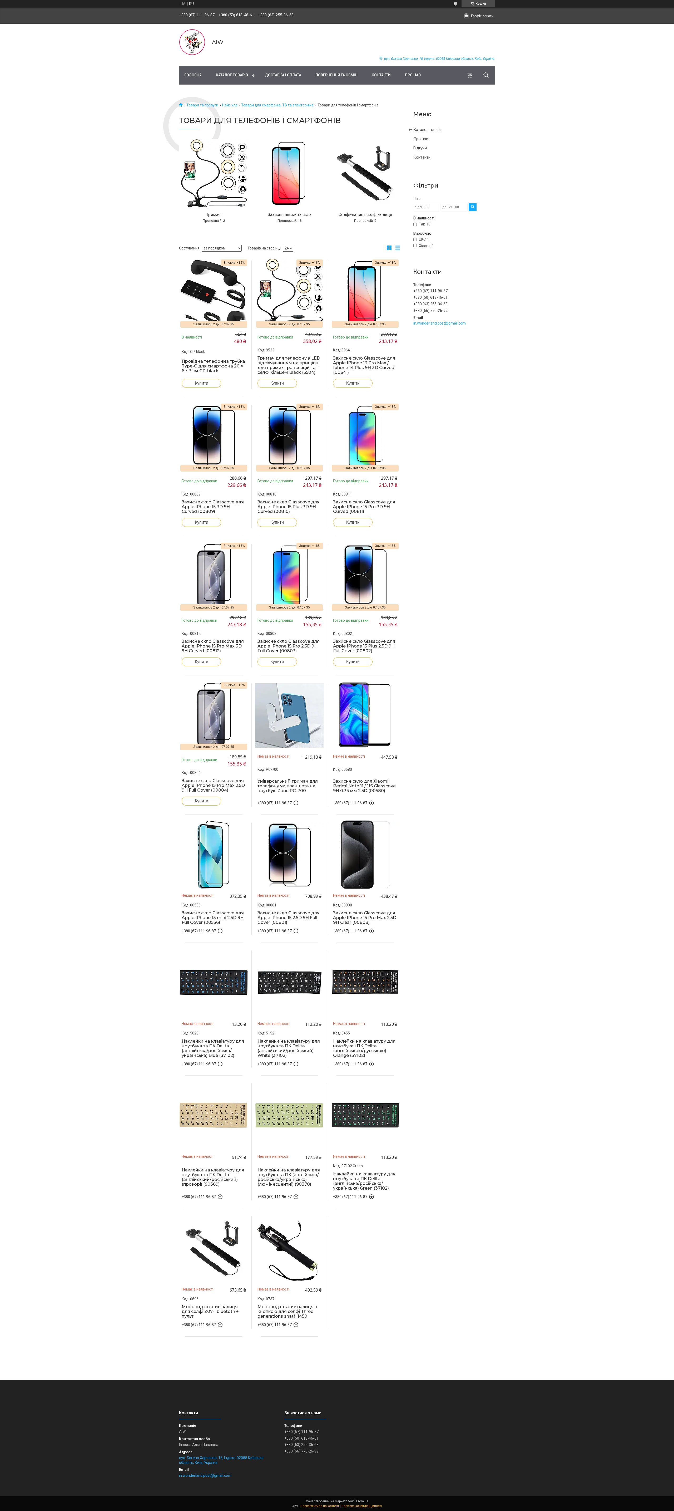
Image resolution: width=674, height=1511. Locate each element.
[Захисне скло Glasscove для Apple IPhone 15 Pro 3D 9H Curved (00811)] (365, 437)
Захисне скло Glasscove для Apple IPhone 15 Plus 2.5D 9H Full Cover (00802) (364, 646)
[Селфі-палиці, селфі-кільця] (365, 173)
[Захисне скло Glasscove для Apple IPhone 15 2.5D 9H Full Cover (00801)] (289, 855)
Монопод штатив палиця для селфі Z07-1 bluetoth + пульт (210, 1311)
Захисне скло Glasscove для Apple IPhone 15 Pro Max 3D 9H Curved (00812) (213, 646)
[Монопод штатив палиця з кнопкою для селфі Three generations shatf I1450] (289, 1248)
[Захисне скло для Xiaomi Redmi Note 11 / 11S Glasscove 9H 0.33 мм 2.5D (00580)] (365, 715)
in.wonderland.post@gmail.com (439, 323)
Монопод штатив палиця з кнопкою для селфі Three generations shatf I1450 (287, 1311)
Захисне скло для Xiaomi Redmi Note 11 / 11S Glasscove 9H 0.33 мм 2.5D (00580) (364, 786)
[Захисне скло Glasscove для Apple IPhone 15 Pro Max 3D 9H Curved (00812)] (214, 576)
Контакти (381, 75)
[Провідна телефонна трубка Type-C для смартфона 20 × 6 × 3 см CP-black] (214, 293)
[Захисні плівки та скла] (289, 173)
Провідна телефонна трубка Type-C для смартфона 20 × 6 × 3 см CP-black (213, 366)
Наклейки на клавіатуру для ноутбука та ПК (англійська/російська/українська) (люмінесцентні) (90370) (288, 1177)
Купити (201, 383)
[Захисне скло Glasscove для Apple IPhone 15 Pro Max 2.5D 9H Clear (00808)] (365, 855)
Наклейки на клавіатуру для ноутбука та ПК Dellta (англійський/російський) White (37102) (288, 1048)
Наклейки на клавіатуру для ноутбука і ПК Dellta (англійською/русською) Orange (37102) (364, 1048)
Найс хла (229, 105)
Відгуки (420, 148)
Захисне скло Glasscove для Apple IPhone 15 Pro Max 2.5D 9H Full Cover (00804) (213, 785)
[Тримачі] (214, 173)
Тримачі (213, 214)
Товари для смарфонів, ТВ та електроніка (277, 105)
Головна (193, 75)
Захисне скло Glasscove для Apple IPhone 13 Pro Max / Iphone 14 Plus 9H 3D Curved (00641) (364, 365)
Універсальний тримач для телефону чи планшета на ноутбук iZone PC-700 (287, 786)
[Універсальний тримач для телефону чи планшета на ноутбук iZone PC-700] (289, 715)
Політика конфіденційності (361, 1506)
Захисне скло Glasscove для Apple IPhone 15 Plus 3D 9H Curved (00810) (288, 507)
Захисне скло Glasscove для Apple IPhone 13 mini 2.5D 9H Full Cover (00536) (213, 918)
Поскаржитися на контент (319, 1506)
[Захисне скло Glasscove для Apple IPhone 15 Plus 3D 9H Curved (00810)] (289, 437)
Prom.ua (362, 1501)
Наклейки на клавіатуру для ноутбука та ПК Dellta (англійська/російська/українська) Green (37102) (364, 1181)
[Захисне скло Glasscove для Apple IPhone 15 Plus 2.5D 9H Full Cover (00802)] (365, 576)
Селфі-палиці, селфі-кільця (365, 214)
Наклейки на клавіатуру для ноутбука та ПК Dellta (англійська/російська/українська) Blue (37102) (213, 1048)
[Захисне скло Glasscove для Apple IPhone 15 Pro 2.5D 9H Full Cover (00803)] (289, 576)
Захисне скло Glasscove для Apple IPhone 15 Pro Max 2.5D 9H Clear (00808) (364, 918)
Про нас (413, 75)
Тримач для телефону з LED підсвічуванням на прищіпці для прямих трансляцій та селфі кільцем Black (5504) (288, 365)
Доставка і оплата (283, 75)
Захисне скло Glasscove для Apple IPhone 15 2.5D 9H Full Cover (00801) (288, 918)
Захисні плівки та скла (289, 214)
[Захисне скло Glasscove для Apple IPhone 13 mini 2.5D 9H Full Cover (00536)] (214, 855)
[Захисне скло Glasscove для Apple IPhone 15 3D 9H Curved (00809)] (214, 437)
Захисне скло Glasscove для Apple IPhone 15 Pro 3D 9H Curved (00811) (364, 507)
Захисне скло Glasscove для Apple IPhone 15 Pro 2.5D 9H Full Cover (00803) (288, 646)
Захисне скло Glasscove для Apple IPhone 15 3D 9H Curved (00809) (213, 507)
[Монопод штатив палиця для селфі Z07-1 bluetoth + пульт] (214, 1248)
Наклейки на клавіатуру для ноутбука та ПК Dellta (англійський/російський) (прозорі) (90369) (213, 1177)
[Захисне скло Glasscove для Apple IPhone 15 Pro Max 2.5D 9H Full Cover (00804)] (214, 715)
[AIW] (192, 42)
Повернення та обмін (336, 75)
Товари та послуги (202, 105)
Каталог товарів (232, 75)
